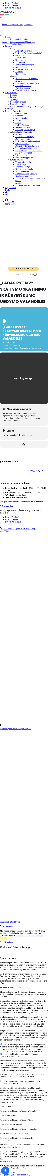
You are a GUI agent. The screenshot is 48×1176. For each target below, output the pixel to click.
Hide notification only (21, 1175)
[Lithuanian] (6, 14)
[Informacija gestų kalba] (6, 194)
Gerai (2, 942)
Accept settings (6, 1175)
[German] (3, 14)
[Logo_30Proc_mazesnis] (16, 25)
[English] (1, 14)
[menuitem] (26, 40)
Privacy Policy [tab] (6, 1161)
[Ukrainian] (8, 14)
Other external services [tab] (9, 1083)
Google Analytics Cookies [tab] (10, 1056)
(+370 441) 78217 (35, 471)
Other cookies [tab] (5, 1140)
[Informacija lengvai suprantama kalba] (6, 192)
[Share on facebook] (24, 444)
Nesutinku (8, 942)
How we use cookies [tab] (8, 958)
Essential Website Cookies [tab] (10, 987)
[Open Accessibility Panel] (5, 1170)
